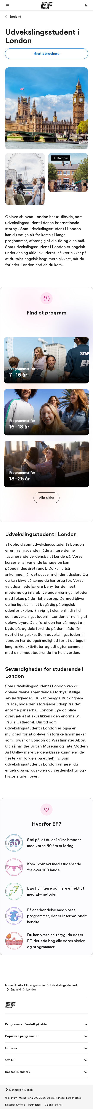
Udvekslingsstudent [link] (63, 985)
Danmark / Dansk (21, 1089)
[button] (7, 5)
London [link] (31, 989)
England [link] (15, 989)
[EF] (47, 5)
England (15, 16)
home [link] (9, 985)
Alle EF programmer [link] (31, 985)
